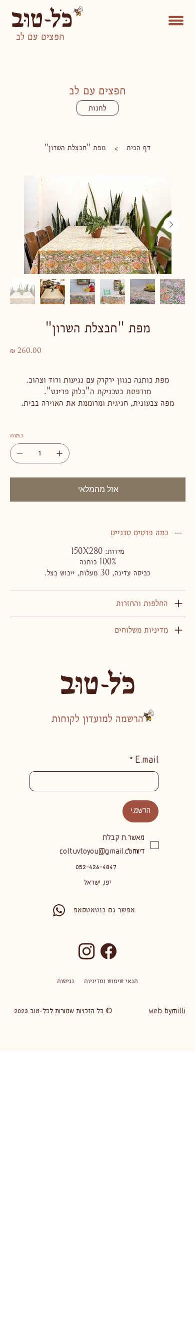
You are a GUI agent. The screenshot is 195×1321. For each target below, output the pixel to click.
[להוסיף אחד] (60, 453)
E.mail (144, 761)
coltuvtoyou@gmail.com (99, 852)
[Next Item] (172, 224)
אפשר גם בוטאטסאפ (104, 909)
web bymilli (167, 1011)
